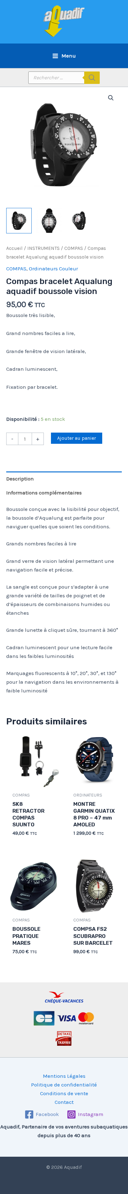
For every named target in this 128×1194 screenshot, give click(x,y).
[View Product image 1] (19, 220)
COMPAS (73, 248)
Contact (64, 1102)
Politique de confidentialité (64, 1084)
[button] (111, 97)
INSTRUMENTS (43, 248)
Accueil (14, 248)
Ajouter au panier (76, 438)
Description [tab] (20, 478)
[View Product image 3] (79, 220)
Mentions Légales (64, 1076)
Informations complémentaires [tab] (44, 492)
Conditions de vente (64, 1093)
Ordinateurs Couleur (53, 268)
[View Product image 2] (49, 220)
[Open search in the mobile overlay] (64, 77)
